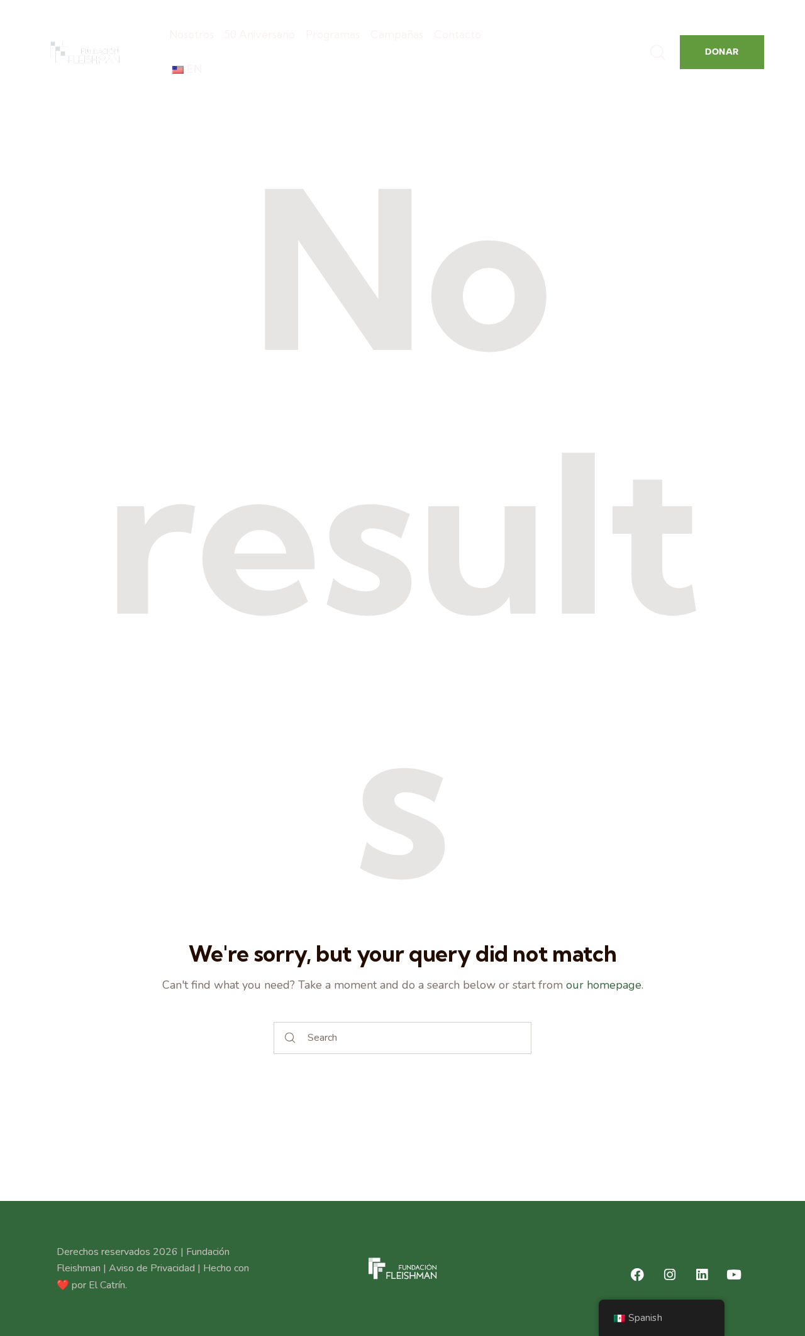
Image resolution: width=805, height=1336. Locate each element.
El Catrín (107, 1285)
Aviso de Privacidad (152, 1268)
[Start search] (291, 1038)
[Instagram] (669, 1275)
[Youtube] (733, 1275)
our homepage (603, 984)
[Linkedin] (701, 1275)
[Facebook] (637, 1275)
